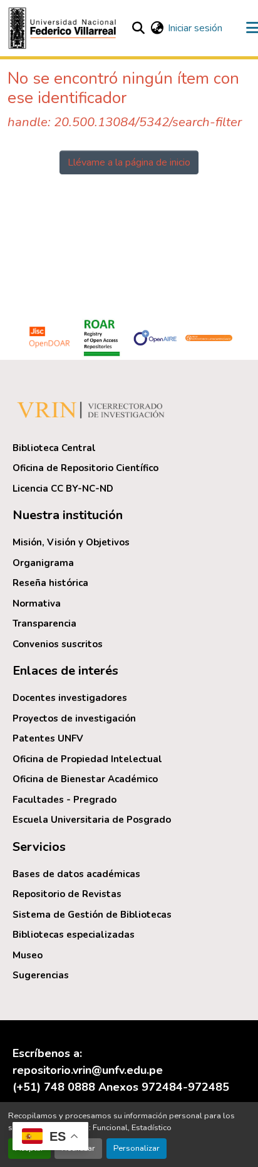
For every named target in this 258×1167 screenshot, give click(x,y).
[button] (64, 28)
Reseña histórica (50, 583)
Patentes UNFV (48, 738)
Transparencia (44, 623)
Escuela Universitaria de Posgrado (92, 819)
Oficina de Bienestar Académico (85, 779)
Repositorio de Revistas (67, 894)
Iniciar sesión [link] (195, 28)
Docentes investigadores (70, 698)
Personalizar (136, 1148)
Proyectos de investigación (74, 718)
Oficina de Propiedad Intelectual (87, 759)
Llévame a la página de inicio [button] (129, 162)
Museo (28, 955)
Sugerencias (41, 975)
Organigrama (43, 563)
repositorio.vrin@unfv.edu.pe (88, 1070)
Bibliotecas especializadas (74, 934)
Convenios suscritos (58, 644)
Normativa (37, 603)
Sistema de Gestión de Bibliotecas (92, 914)
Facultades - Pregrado (64, 799)
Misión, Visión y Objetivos (71, 542)
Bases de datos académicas (76, 874)
